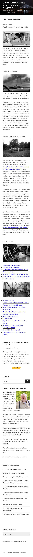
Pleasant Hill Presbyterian (20, 514)
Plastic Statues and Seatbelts (15, 27)
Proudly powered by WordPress (17, 552)
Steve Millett (7, 473)
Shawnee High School (15, 505)
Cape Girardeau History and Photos (14, 5)
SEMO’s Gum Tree (20, 469)
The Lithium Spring (22, 477)
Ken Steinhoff (7, 469)
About (4, 552)
